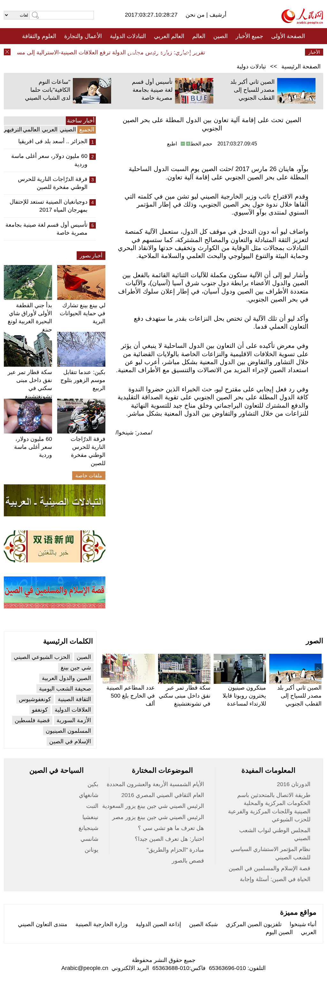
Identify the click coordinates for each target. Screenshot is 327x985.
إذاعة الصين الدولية (158, 924)
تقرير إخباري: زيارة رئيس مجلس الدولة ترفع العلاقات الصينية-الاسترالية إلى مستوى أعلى (108, 52)
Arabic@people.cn (84, 968)
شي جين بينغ (76, 667)
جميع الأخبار (249, 36)
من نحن (196, 15)
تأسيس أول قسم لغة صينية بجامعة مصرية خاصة (152, 90)
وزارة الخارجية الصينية (101, 924)
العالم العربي (169, 36)
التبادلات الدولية (128, 36)
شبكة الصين (203, 924)
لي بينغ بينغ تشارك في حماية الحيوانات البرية (82, 313)
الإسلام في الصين (70, 741)
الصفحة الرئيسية (301, 66)
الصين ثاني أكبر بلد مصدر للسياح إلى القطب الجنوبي (252, 90)
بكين (92, 784)
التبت (92, 806)
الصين (220, 36)
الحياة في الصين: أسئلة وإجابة (275, 879)
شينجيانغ (88, 828)
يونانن (91, 850)
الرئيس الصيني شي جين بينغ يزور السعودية (153, 806)
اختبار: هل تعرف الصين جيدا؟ (169, 839)
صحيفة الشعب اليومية (65, 688)
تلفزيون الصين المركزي (254, 924)
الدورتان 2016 (293, 784)
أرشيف (217, 15)
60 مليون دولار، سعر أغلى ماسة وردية (49, 160)
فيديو (136, 52)
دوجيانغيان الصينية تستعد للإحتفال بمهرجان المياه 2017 (48, 206)
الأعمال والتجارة (83, 36)
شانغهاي (88, 795)
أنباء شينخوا (303, 924)
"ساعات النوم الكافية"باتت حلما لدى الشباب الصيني (47, 90)
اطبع (172, 143)
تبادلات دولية (251, 66)
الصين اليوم (279, 932)
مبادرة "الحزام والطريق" (175, 850)
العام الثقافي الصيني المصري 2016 (162, 795)
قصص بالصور (188, 860)
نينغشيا (90, 817)
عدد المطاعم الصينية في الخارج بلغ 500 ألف (130, 695)
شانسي (89, 839)
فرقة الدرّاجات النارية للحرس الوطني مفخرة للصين (52, 183)
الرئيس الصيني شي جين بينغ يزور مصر (158, 817)
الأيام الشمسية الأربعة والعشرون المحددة (155, 784)
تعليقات (159, 52)
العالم (198, 36)
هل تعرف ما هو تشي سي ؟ (171, 828)
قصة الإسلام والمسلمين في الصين (269, 868)
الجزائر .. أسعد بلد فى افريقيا (52, 141)
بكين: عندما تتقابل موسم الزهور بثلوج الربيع (82, 380)
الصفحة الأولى (288, 36)
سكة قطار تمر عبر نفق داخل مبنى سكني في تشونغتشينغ (184, 695)
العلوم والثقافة (39, 36)
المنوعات (186, 52)
